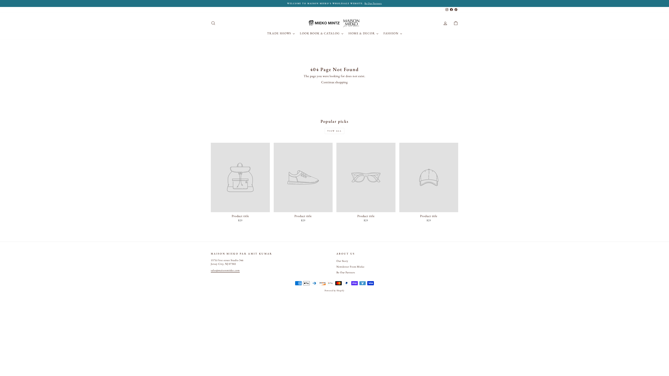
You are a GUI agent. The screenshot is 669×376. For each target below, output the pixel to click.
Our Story (342, 261)
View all (334, 131)
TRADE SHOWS (279, 33)
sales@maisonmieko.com (225, 270)
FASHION (391, 33)
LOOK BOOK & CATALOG (320, 33)
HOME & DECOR (362, 33)
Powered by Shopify (334, 290)
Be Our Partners (345, 272)
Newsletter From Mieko (350, 266)
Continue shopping (334, 82)
